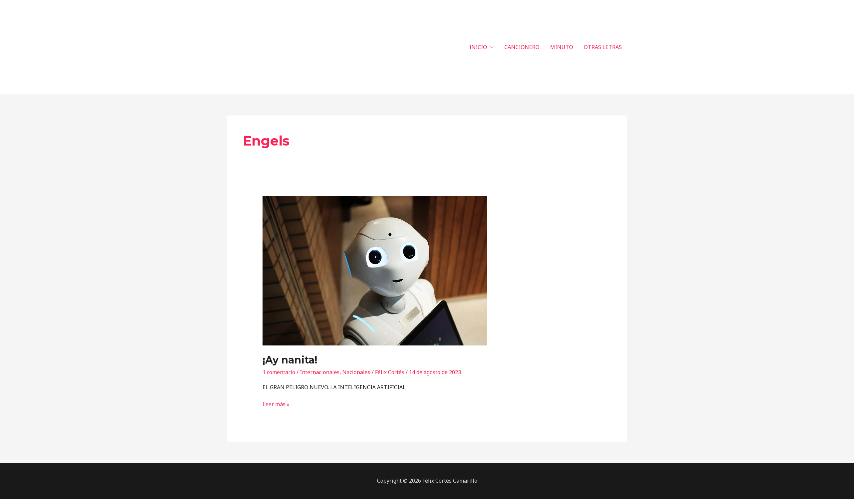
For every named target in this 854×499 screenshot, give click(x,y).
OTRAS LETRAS (603, 47)
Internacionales (320, 372)
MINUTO (561, 47)
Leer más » (276, 404)
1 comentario (279, 372)
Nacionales (356, 372)
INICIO (478, 47)
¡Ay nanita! (290, 360)
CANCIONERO (521, 47)
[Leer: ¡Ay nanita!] (375, 270)
